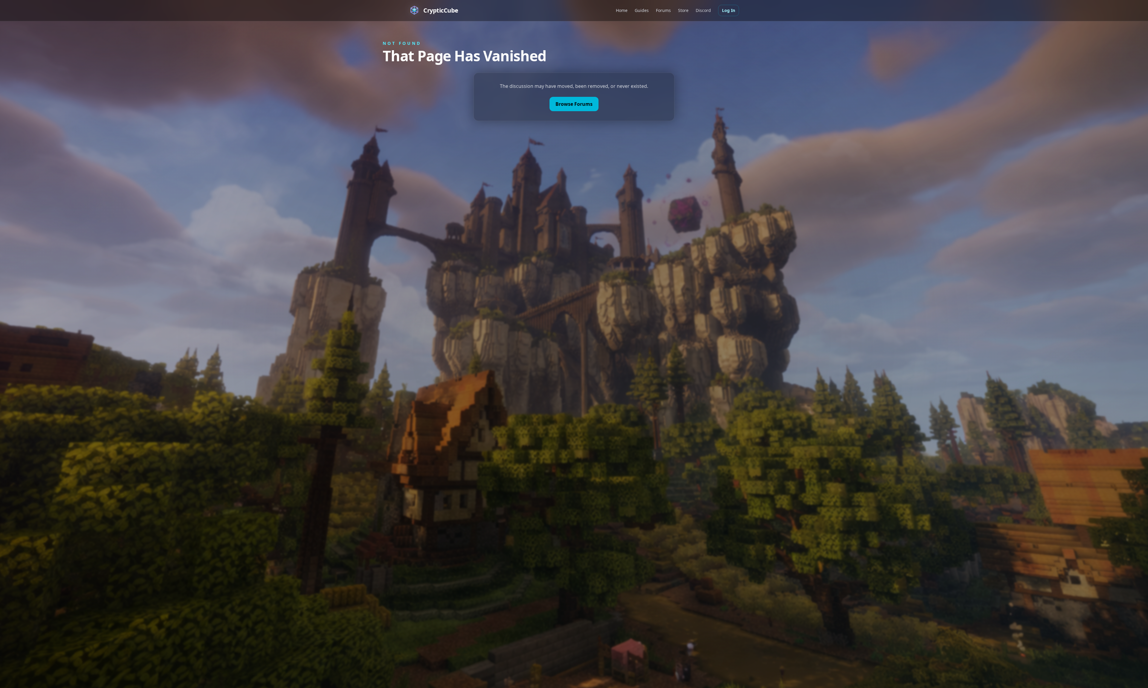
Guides (642, 10)
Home (622, 10)
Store (683, 10)
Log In (728, 10)
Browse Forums (574, 104)
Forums (663, 10)
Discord (703, 10)
